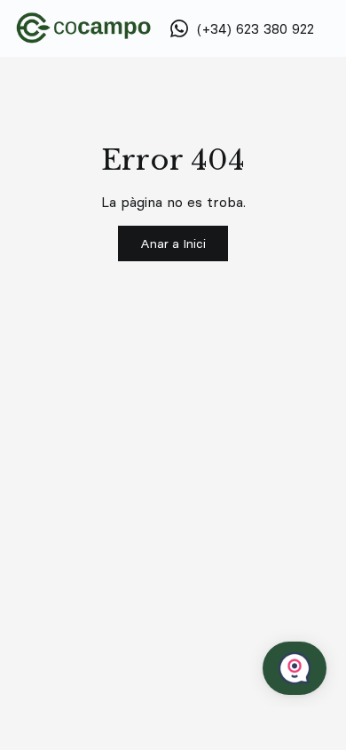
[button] (173, 243)
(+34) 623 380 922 (255, 28)
